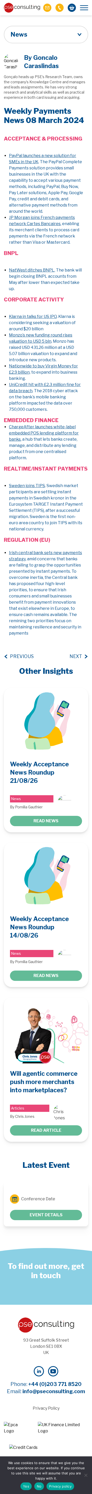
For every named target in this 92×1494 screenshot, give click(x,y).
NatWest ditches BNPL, (32, 270)
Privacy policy (60, 1486)
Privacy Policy (46, 1408)
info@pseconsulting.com (53, 1391)
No (39, 1486)
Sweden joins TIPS (27, 485)
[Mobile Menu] (84, 8)
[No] (85, 1475)
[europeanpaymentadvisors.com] (16, 1428)
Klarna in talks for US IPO (33, 316)
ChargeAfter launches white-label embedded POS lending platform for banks (44, 433)
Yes (26, 1486)
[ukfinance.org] (63, 1428)
